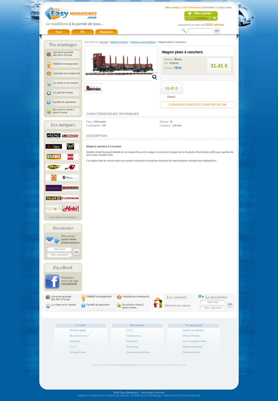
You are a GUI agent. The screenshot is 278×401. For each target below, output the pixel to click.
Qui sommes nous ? (79, 335)
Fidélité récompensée (193, 346)
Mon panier (203, 13)
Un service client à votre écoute (63, 111)
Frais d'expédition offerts (195, 341)
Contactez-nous (133, 335)
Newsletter (209, 7)
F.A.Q (129, 330)
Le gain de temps (63, 92)
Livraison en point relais (137, 352)
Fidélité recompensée (65, 63)
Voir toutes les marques (64, 217)
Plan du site (131, 341)
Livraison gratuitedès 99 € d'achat (63, 54)
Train (58, 31)
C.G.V (73, 346)
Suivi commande (191, 7)
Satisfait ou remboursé (67, 73)
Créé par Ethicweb (189, 395)
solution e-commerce (90, 395)
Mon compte (172, 7)
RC (83, 31)
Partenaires (75, 341)
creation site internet (117, 395)
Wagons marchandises (143, 42)
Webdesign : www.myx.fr (163, 395)
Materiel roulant (119, 42)
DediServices (139, 395)
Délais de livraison (191, 335)
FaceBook (63, 267)
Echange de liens (78, 352)
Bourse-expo (132, 346)
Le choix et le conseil (66, 83)
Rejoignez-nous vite (69, 281)
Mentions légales (78, 330)
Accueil (104, 42)
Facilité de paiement (64, 102)
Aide (229, 7)
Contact (220, 7)
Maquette (106, 31)
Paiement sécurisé (191, 352)
